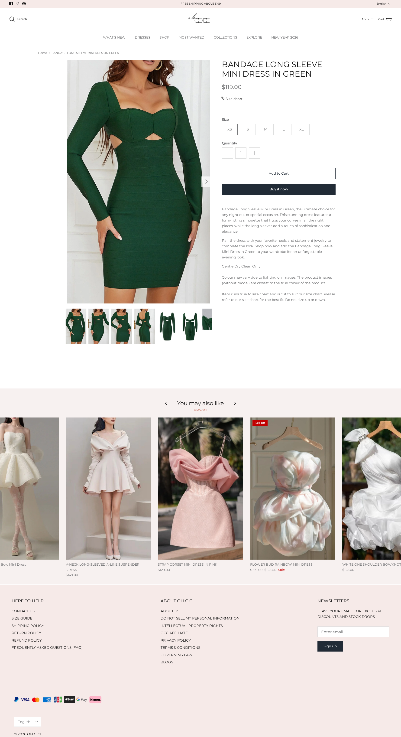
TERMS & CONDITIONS (180, 647)
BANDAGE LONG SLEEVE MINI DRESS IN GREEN (85, 53)
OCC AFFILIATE (174, 633)
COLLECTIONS (225, 37)
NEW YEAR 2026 (284, 37)
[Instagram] (17, 3)
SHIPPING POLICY (28, 625)
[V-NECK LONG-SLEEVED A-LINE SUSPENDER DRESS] (108, 488)
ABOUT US (170, 611)
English (381, 3)
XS (229, 129)
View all (200, 410)
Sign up (330, 646)
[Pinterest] (24, 3)
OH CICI (34, 734)
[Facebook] (11, 3)
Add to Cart (279, 173)
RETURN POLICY (26, 633)
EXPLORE (254, 37)
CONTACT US (23, 611)
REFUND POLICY (27, 640)
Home (42, 53)
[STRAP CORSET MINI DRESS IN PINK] (200, 488)
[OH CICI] (201, 19)
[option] (138, 181)
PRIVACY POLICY (176, 640)
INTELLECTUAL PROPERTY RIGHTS (192, 625)
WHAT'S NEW (114, 37)
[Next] (206, 181)
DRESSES (142, 37)
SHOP (164, 37)
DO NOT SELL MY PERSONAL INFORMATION (200, 618)
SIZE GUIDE (22, 618)
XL (301, 129)
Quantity (229, 143)
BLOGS (167, 662)
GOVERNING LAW (176, 655)
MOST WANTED (191, 37)
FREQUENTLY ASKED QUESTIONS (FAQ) (47, 647)
